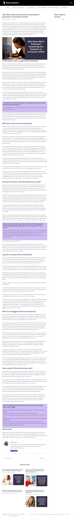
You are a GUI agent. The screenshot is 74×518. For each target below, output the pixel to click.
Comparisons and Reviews (18, 7)
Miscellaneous (64, 7)
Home (31, 514)
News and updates (42, 7)
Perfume (16, 493)
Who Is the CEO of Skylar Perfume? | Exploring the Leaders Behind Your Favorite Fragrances (35, 471)
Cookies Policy (61, 514)
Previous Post (8, 458)
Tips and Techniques (31, 7)
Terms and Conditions (51, 514)
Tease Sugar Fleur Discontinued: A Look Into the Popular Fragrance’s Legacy (12, 470)
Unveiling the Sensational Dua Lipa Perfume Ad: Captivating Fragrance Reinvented (35, 491)
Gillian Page (13, 442)
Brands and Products (54, 7)
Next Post (42, 458)
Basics (8, 7)
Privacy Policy (42, 514)
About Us (36, 514)
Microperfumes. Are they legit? (13, 241)
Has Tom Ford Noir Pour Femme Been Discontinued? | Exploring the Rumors (12, 491)
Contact (67, 514)
